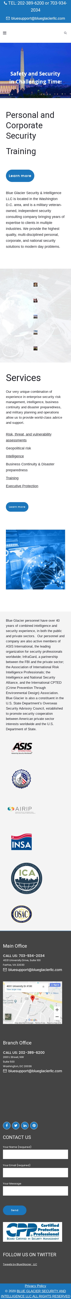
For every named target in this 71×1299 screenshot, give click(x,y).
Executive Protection (22, 486)
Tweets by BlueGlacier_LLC (20, 1264)
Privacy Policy (35, 1286)
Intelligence (15, 456)
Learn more (20, 175)
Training (12, 478)
